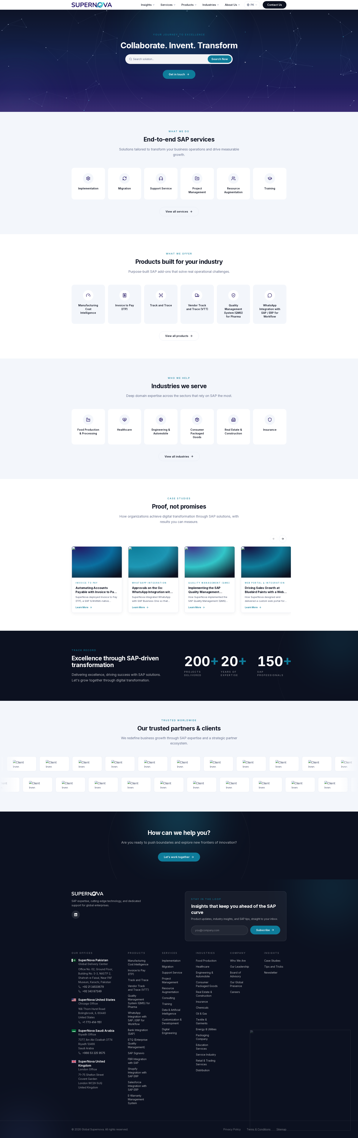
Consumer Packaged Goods (207, 984)
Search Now (219, 59)
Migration (167, 966)
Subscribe (263, 930)
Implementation (171, 960)
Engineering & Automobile (204, 974)
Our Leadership (239, 966)
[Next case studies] (282, 539)
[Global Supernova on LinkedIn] (76, 915)
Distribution (203, 1070)
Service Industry (206, 1054)
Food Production (206, 960)
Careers (235, 992)
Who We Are (238, 960)
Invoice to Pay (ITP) (136, 972)
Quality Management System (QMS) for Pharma (139, 1001)
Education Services (202, 1046)
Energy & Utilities (206, 1029)
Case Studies (272, 960)
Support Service (172, 972)
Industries (209, 5)
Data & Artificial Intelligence (171, 1011)
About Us (231, 5)
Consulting (168, 997)
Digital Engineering (169, 1031)
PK (252, 4)
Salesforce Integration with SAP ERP (137, 1086)
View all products (176, 335)
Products (187, 5)
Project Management (170, 980)
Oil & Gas (201, 1013)
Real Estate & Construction (204, 993)
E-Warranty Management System (136, 1099)
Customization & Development (172, 1021)
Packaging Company (202, 1037)
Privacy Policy (232, 1129)
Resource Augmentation (170, 990)
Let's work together (177, 857)
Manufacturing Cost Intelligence (138, 962)
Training (167, 1003)
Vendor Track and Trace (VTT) (138, 987)
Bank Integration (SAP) (138, 1031)
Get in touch (177, 74)
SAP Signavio (136, 1053)
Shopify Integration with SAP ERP (137, 1072)
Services (166, 5)
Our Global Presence (236, 984)
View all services (177, 211)
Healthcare (202, 966)
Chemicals (202, 1007)
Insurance (202, 1001)
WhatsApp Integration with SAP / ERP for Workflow (137, 1018)
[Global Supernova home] (92, 5)
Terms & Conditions (259, 1129)
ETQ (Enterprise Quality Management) (137, 1043)
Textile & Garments (202, 1021)
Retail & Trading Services (205, 1062)
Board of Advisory (235, 974)
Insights (146, 5)
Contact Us (274, 4)
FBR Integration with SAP (137, 1060)
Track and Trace (138, 980)
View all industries (177, 456)
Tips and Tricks (273, 966)
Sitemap (281, 1129)
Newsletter (270, 972)
